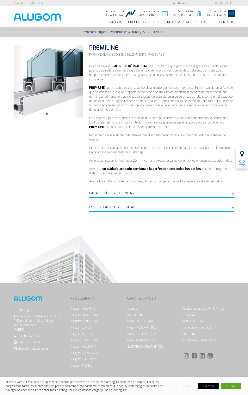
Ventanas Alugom (95, 32)
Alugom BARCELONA (84, 315)
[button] (19, 81)
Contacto (226, 22)
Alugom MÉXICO (81, 366)
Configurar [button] (187, 386)
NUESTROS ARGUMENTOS (145, 347)
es (216, 3)
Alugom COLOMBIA (83, 359)
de (226, 3)
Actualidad (204, 22)
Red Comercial (178, 22)
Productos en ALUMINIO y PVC (203, 308)
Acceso (18, 3)
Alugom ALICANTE (83, 308)
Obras (156, 22)
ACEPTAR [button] (231, 386)
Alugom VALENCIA (83, 347)
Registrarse (36, 3)
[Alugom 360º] (242, 154)
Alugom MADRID (81, 334)
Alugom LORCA (80, 327)
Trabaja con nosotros (197, 327)
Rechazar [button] (208, 386)
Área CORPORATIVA (141, 340)
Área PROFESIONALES (142, 334)
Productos (137, 22)
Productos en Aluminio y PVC (128, 32)
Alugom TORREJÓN (83, 340)
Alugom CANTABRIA (84, 321)
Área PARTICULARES (141, 321)
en (221, 3)
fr (231, 3)
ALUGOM (116, 22)
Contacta (188, 334)
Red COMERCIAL (193, 321)
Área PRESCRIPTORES (142, 327)
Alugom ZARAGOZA (84, 353)
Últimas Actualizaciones (199, 340)
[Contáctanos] (242, 162)
